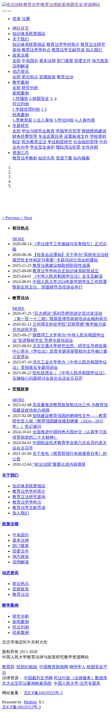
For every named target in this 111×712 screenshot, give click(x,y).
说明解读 (20, 66)
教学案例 (20, 82)
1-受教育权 (22, 120)
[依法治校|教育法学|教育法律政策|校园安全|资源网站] (55, 4)
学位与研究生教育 (38, 131)
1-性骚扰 (20, 98)
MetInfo (30, 702)
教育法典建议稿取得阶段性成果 (61, 265)
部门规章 (65, 60)
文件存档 (90, 147)
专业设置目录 (50, 136)
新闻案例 (20, 93)
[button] (11, 218)
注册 (26, 18)
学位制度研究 (59, 142)
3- (51, 98)
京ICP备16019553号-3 (43, 693)
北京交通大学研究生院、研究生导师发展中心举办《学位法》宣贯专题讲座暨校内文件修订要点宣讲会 (59, 351)
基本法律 (47, 60)
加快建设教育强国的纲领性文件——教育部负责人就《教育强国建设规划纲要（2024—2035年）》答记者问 (59, 421)
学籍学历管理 (68, 131)
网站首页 (20, 28)
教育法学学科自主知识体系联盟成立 (66, 271)
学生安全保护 (42, 147)
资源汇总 (20, 152)
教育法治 (65, 77)
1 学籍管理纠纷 (26, 109)
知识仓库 (46, 158)
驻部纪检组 (27, 667)
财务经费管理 (24, 136)
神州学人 (77, 667)
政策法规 (20, 55)
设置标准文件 (76, 136)
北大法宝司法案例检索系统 (27, 683)
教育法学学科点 (36, 50)
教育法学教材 (24, 158)
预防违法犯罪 (68, 147)
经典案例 (20, 115)
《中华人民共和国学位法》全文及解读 (68, 276)
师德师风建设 (94, 131)
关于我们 (20, 39)
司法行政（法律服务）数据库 (80, 678)
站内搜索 (81, 158)
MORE (18, 239)
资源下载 (64, 158)
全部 (16, 60)
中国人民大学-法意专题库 (77, 683)
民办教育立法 (34, 142)
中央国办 (30, 60)
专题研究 (20, 125)
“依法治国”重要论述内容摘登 (59, 464)
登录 (16, 18)
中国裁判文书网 (38, 678)
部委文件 (82, 60)
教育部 (8, 667)
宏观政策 (47, 77)
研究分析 (30, 88)
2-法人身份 (43, 120)
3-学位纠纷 (64, 120)
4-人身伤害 (85, 120)
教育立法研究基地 (28, 497)
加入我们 (94, 50)
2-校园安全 (39, 98)
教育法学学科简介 (63, 44)
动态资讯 (20, 71)
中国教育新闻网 (53, 667)
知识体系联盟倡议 (28, 33)
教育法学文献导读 (68, 50)
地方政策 (100, 60)
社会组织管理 (85, 142)
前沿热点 (30, 77)
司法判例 (20, 104)
